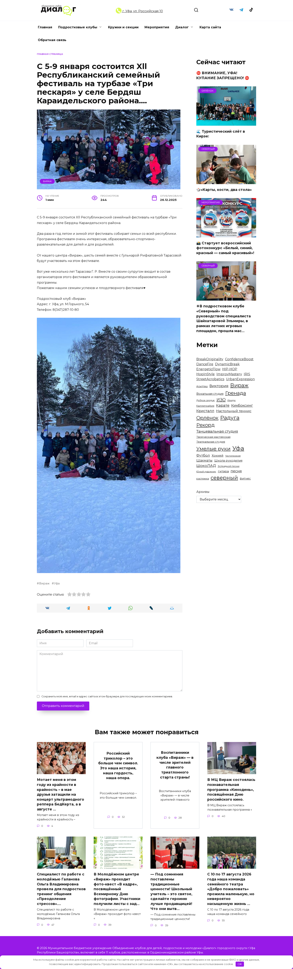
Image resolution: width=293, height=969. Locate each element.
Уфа (57, 583)
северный (224, 478)
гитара (223, 471)
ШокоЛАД (206, 465)
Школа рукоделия (228, 460)
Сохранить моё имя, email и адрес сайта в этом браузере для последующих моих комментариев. (107, 696)
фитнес (245, 478)
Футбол (203, 455)
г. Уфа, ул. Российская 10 (142, 11)
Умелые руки (213, 449)
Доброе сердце (205, 400)
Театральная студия (210, 441)
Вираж (47, 181)
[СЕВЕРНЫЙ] (226, 182)
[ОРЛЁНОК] (226, 123)
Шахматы (204, 460)
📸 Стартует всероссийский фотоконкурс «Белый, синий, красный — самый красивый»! (225, 248)
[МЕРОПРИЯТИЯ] (226, 235)
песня (236, 471)
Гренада (235, 393)
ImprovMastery (229, 374)
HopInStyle (205, 374)
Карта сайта (210, 27)
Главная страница (50, 54)
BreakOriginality (209, 359)
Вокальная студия (209, 394)
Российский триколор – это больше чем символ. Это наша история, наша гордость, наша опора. (118, 765)
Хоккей (217, 455)
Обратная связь (52, 40)
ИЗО (221, 399)
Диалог (182, 27)
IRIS (247, 374)
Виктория (218, 386)
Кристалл (205, 411)
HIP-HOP (229, 369)
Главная (45, 27)
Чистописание (233, 456)
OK (240, 964)
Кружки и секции (123, 27)
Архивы (202, 492)
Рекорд (205, 425)
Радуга (229, 417)
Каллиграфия (205, 405)
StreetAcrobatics (210, 379)
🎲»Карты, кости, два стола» (224, 189)
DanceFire (204, 364)
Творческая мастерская (213, 436)
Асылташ (202, 386)
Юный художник (206, 471)
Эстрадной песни (228, 466)
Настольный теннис (233, 411)
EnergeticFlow (208, 369)
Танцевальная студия (217, 431)
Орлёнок (207, 418)
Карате (222, 405)
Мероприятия (157, 27)
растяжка (202, 478)
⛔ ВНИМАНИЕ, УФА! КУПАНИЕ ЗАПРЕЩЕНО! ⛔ (222, 75)
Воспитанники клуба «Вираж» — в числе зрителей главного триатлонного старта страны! (175, 764)
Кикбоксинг (242, 405)
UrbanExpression (240, 379)
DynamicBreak (227, 364)
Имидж (231, 400)
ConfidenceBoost (239, 359)
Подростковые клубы (77, 27)
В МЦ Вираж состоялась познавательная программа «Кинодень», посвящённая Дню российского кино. (231, 789)
